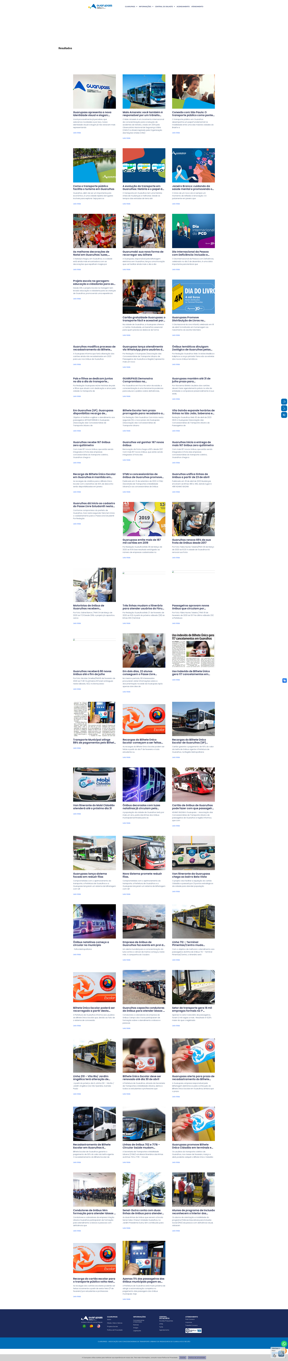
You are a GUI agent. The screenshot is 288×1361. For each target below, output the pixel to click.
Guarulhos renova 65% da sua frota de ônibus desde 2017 (191, 541)
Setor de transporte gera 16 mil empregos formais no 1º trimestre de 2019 (192, 1011)
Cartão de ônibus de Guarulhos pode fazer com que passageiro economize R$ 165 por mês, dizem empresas (193, 810)
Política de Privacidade (115, 1330)
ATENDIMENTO (197, 7)
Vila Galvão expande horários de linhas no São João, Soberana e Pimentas (193, 413)
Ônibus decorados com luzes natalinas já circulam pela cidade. (141, 808)
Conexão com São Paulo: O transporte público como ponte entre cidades (192, 115)
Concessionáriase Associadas (138, 1321)
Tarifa (161, 1327)
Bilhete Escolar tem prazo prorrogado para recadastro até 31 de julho (144, 413)
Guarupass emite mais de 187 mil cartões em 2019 (142, 541)
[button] (130, 6)
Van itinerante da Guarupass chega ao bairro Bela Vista (191, 875)
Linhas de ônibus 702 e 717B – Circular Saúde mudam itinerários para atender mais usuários (142, 1149)
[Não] (285, 1357)
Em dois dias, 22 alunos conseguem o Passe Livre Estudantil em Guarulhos (139, 674)
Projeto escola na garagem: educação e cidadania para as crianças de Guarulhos (93, 284)
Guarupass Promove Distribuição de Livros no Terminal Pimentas (188, 320)
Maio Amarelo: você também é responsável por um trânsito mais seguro (143, 115)
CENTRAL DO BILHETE (164, 7)
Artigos (135, 1328)
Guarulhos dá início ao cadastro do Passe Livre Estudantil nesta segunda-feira (94, 506)
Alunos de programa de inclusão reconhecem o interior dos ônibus (193, 1213)
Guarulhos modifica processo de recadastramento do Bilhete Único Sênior (94, 349)
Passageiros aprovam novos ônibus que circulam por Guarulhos (190, 608)
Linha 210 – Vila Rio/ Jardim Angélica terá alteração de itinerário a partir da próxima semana (92, 1081)
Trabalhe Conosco (191, 1325)
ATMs (161, 1324)
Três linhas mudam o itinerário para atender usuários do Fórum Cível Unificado (144, 608)
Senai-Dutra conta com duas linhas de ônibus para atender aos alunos (142, 1213)
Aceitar (182, 1357)
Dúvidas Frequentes (166, 1321)
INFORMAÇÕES (145, 7)
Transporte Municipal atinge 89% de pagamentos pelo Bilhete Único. (94, 742)
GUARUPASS (130, 7)
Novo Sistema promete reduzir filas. (142, 875)
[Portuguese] (84, 1326)
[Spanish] (91, 1326)
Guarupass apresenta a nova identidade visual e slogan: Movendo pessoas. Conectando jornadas (93, 117)
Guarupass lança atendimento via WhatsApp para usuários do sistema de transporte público (143, 349)
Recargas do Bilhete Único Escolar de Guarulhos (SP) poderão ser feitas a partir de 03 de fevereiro (193, 744)
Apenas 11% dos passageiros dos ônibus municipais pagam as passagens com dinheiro (143, 1281)
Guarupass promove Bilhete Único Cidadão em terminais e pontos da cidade (191, 1147)
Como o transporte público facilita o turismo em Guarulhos (93, 187)
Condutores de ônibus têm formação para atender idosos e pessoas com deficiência (94, 1213)
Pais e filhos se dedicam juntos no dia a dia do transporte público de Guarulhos (93, 381)
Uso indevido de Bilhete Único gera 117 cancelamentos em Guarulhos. (191, 674)
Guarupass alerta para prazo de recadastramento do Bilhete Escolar (193, 1079)
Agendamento (164, 1330)
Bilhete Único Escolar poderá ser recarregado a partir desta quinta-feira (94, 1011)
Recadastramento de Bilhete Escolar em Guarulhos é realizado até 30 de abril (92, 1147)
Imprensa (188, 1322)
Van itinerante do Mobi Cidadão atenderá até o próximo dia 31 (94, 807)
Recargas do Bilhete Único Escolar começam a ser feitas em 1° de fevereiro (142, 742)
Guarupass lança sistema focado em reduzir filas (90, 875)
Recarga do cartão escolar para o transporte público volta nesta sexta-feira (94, 1281)
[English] (99, 1326)
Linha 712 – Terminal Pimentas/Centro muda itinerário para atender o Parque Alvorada (193, 946)
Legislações (137, 1330)
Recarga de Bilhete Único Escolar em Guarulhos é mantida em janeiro (94, 477)
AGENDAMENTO (183, 7)
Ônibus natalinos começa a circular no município (91, 943)
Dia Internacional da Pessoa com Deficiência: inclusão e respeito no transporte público (192, 254)
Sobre (109, 1319)
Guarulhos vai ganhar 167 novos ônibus (143, 444)
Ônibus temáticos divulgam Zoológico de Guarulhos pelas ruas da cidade (191, 349)
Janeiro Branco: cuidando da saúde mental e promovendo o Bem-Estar (192, 189)
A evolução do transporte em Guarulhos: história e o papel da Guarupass (143, 189)
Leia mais (77, 132)
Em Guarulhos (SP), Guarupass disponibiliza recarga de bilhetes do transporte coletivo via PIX (93, 415)
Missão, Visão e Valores (114, 1323)
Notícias (136, 1325)
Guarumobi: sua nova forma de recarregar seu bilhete (143, 253)
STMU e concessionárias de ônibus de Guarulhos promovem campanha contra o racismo (144, 477)
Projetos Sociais (112, 1326)
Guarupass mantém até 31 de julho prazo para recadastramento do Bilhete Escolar (191, 383)
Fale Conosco (190, 1319)
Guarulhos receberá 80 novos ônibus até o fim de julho (92, 673)
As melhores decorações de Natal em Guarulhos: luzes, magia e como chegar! (91, 254)
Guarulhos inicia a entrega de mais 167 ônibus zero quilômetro (193, 444)
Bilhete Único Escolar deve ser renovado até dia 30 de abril (142, 1078)
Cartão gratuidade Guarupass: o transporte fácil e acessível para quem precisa (144, 320)
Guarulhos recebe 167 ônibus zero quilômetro (91, 444)
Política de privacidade (197, 1357)
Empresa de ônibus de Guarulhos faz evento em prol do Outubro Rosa (144, 945)
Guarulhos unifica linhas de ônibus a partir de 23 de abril (190, 475)
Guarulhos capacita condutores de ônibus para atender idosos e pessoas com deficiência (144, 1011)
